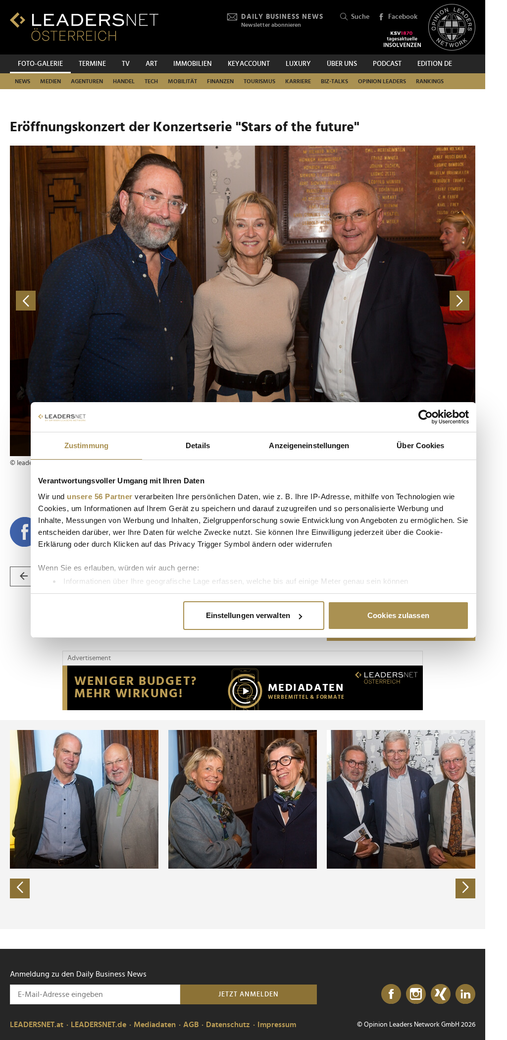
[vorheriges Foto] (126, 301)
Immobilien (192, 63)
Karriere (298, 81)
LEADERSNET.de (98, 1025)
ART (151, 63)
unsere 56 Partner (100, 496)
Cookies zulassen (398, 615)
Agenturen (87, 81)
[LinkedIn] (465, 994)
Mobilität (182, 81)
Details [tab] (198, 445)
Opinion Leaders (382, 81)
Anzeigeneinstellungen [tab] (309, 445)
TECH (151, 81)
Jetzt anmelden (248, 994)
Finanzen (220, 81)
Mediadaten (155, 1025)
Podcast (387, 63)
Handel (124, 81)
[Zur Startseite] (84, 26)
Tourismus (259, 81)
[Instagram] (416, 994)
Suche (360, 16)
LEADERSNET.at (36, 1025)
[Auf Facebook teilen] (25, 532)
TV (126, 63)
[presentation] (20, 888)
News (22, 81)
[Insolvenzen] (402, 39)
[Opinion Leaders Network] (451, 27)
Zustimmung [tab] (86, 445)
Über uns (342, 63)
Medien (50, 81)
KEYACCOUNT (249, 63)
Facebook (402, 16)
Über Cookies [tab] (420, 445)
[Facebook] (391, 994)
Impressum (276, 1025)
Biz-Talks (334, 81)
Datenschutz (228, 1025)
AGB (191, 1025)
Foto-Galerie (40, 63)
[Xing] (441, 994)
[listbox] (242, 824)
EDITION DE (434, 63)
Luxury (298, 63)
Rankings (430, 81)
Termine (92, 63)
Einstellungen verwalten (248, 615)
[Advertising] (242, 688)
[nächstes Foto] (359, 301)
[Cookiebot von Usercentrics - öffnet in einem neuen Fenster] (425, 417)
